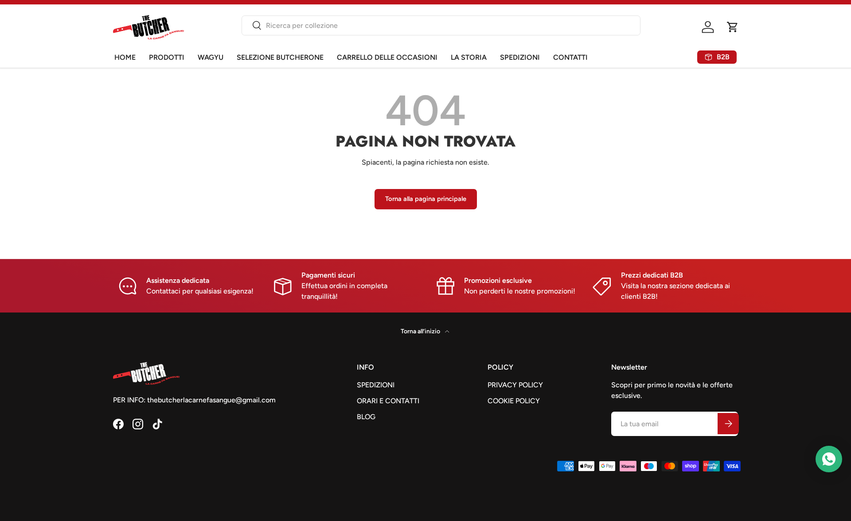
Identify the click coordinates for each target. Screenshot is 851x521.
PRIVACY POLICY (515, 385)
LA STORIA (469, 57)
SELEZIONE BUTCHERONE (280, 57)
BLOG (366, 417)
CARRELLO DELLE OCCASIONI (387, 57)
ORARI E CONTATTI (388, 401)
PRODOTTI (166, 57)
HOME (125, 57)
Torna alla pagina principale (425, 199)
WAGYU (210, 57)
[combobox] (441, 25)
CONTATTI (570, 57)
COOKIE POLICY (514, 401)
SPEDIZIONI (520, 57)
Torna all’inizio (421, 331)
